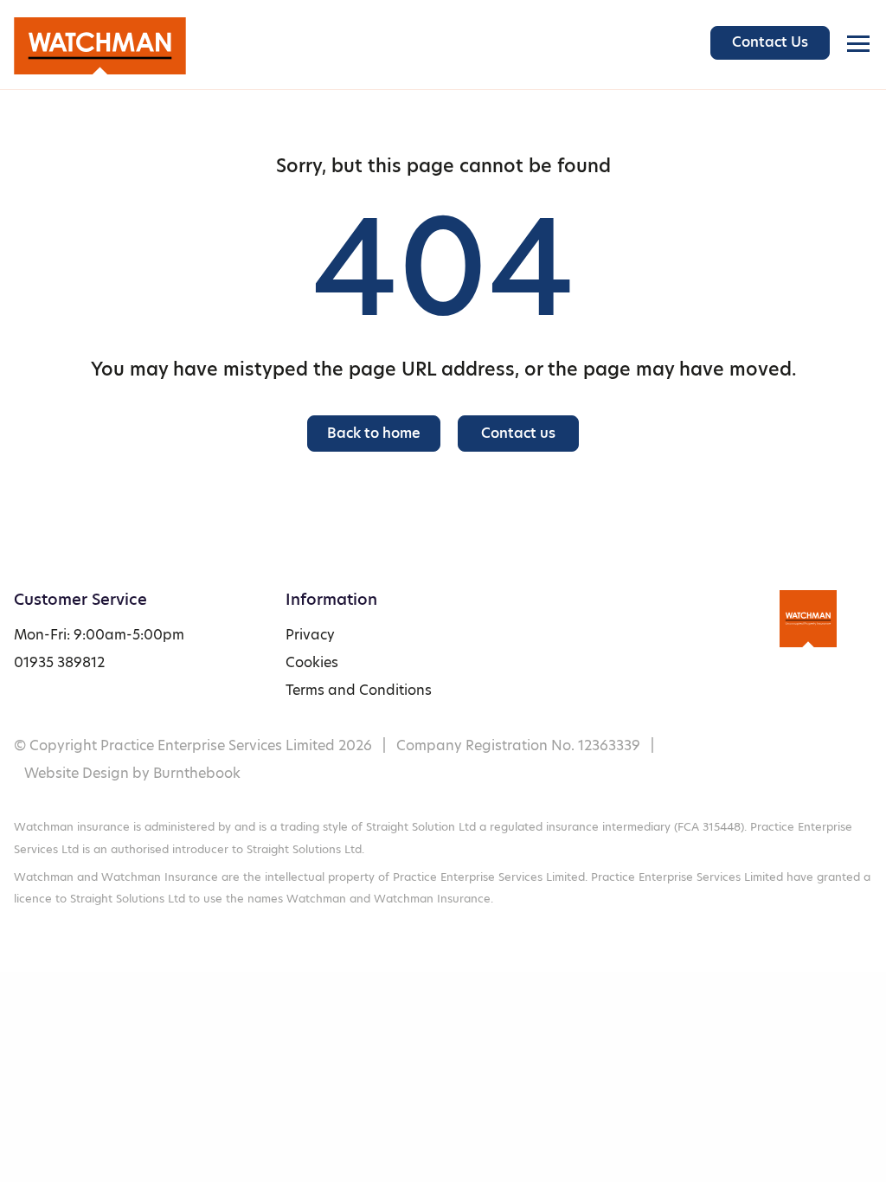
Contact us (518, 433)
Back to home (374, 433)
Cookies (312, 662)
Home (113, 45)
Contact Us (770, 42)
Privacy (310, 635)
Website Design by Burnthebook (132, 773)
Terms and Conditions (359, 690)
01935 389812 (59, 662)
